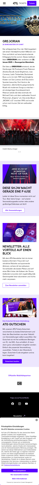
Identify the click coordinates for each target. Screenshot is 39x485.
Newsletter (17, 416)
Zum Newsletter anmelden (15, 285)
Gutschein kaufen (12, 361)
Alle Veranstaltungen (13, 210)
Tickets (32, 3)
